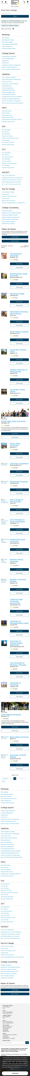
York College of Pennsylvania (16, 501)
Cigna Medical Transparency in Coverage (9, 1038)
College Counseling (7, 210)
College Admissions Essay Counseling (12, 96)
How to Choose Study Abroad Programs (12, 103)
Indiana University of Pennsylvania (18, 371)
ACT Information (6, 152)
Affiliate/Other (6, 1031)
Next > (4, 781)
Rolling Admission (7, 85)
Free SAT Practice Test (8, 144)
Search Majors (15, 237)
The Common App (7, 81)
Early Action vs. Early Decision (10, 83)
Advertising (5, 1030)
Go (27, 1042)
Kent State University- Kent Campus (19, 313)
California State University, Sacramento (16, 601)
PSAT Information (6, 111)
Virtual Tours (5, 62)
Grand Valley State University (13, 421)
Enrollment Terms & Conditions (10, 1034)
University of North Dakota (18, 756)
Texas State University (19, 332)
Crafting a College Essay (8, 92)
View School (19, 267)
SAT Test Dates (6, 133)
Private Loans (5, 198)
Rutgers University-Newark (18, 580)
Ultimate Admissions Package (10, 219)
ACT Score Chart (6, 161)
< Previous (5, 778)
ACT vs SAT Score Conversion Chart (11, 184)
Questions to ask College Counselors (11, 212)
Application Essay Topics (8, 90)
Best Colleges (5, 37)
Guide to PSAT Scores (8, 117)
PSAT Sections (6, 113)
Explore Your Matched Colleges (10, 25)
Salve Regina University (11, 715)
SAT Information (6, 129)
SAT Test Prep (5, 140)
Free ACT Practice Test (8, 167)
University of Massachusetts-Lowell (19, 622)
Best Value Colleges (7, 42)
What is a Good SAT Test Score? (10, 138)
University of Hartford (19, 464)
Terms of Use (16, 1068)
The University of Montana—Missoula (18, 664)
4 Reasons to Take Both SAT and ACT (12, 179)
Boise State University (19, 737)
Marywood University (19, 482)
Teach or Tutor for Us (7, 1026)
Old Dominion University (16, 255)
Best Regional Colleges (8, 40)
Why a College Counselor (8, 221)
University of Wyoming (15, 684)
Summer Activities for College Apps (11, 100)
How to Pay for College (8, 192)
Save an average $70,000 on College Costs (13, 202)
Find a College (15, 6)
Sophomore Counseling (8, 223)
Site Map (15, 1051)
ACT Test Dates (6, 159)
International (5, 1028)
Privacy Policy (24, 1067)
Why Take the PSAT (7, 115)
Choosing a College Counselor (10, 215)
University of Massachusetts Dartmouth (16, 643)
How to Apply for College (8, 77)
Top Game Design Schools (9, 48)
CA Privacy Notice (14, 1048)
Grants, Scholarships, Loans (9, 196)
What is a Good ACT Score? (9, 163)
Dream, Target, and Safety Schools (11, 69)
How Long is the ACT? (8, 156)
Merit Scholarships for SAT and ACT (11, 182)
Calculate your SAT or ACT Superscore (12, 177)
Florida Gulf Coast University (17, 540)
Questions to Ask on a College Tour (11, 65)
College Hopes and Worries (9, 56)
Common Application (7, 88)
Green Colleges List (7, 46)
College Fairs (5, 60)
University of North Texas (18, 351)
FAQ (4, 1008)
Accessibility (5, 1035)
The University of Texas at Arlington (17, 521)
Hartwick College (17, 294)
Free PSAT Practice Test (8, 121)
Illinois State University (15, 445)
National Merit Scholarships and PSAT (12, 119)
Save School (19, 263)
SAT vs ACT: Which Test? (8, 175)
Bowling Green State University (18, 275)
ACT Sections (5, 154)
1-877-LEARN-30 (6, 1006)
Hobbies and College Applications (11, 98)
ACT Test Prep (5, 165)
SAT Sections (5, 131)
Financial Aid (5, 194)
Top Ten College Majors (8, 58)
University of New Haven (17, 391)
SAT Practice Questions (8, 142)
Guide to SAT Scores (7, 136)
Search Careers (15, 241)
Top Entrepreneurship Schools (10, 44)
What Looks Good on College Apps (11, 79)
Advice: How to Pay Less (8, 200)
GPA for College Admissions (9, 67)
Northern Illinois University (16, 560)
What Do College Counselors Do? (10, 217)
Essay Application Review (9, 94)
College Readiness (7, 1027)
